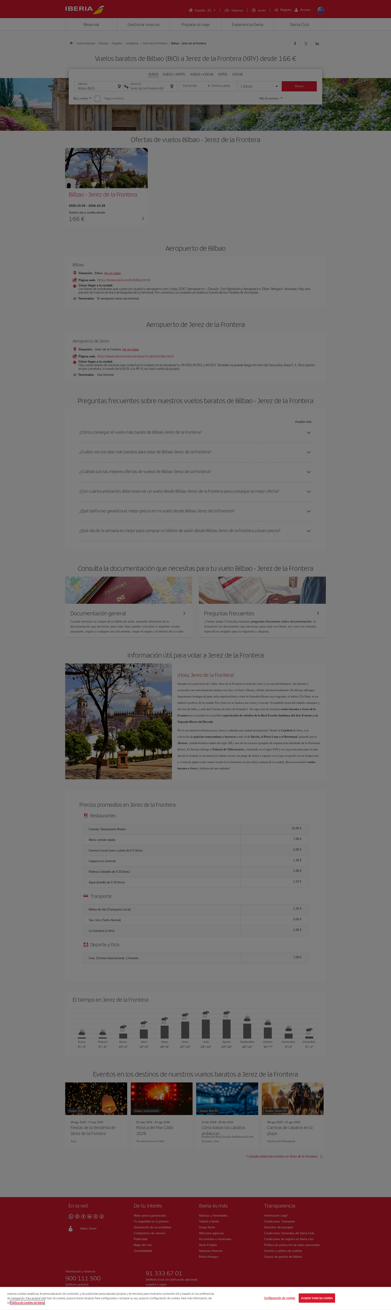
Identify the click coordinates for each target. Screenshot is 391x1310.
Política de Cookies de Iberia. (27, 1302)
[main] (195, 1298)
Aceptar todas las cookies (316, 1298)
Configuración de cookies (279, 1298)
